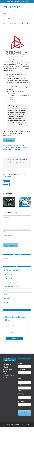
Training (6, 302)
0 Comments (16, 149)
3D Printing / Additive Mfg (21, 148)
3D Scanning (8, 274)
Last (20, 390)
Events (6, 290)
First (20, 384)
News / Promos (7, 149)
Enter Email (22, 369)
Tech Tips (7, 298)
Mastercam (7, 282)
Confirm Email (22, 375)
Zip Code (21, 401)
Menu (8, 18)
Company (21, 394)
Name (20, 378)
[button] (4, 202)
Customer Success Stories (11, 286)
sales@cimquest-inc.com (25, 1)
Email (20, 363)
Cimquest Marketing (10, 146)
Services (6, 294)
